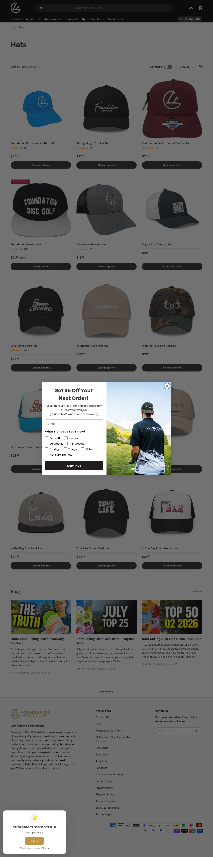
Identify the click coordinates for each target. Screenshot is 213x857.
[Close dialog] (167, 386)
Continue (74, 466)
